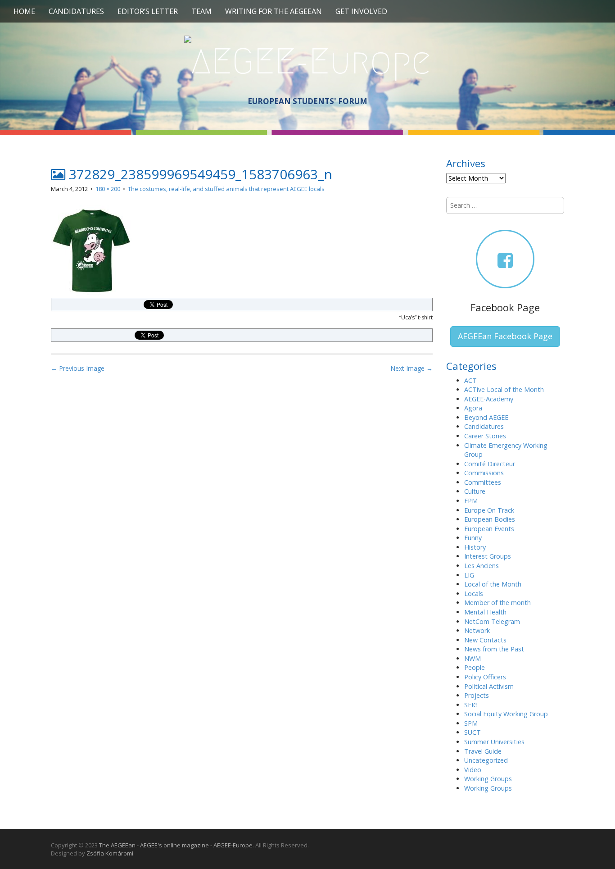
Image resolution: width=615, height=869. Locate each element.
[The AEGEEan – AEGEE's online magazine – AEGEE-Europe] (307, 60)
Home (24, 11)
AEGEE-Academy (488, 399)
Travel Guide (483, 751)
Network (477, 630)
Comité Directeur (489, 464)
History (475, 547)
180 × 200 (107, 189)
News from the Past (494, 649)
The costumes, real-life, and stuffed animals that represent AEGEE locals (226, 189)
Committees (482, 482)
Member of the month (497, 602)
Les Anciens (481, 565)
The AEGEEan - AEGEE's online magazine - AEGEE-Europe (176, 845)
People (474, 667)
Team (201, 11)
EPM (471, 500)
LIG (469, 575)
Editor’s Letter (148, 11)
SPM (471, 723)
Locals (473, 593)
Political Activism (489, 686)
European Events (489, 528)
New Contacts (485, 640)
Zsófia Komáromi (109, 853)
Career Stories (485, 436)
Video (472, 769)
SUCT (472, 732)
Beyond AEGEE (486, 417)
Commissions (484, 473)
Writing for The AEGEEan (273, 11)
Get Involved (361, 11)
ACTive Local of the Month (504, 389)
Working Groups (488, 778)
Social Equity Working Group (506, 714)
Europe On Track (489, 510)
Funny (473, 537)
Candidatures (76, 11)
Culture (474, 491)
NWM (472, 658)
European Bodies (489, 519)
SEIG (471, 705)
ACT (470, 380)
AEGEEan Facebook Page (505, 336)
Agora (473, 408)
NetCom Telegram (492, 621)
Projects (476, 695)
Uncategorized (486, 760)
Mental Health (485, 612)
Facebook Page (505, 307)
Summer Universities (494, 741)
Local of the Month (492, 584)
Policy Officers (485, 677)
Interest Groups (487, 556)
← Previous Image (77, 368)
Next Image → (411, 368)
